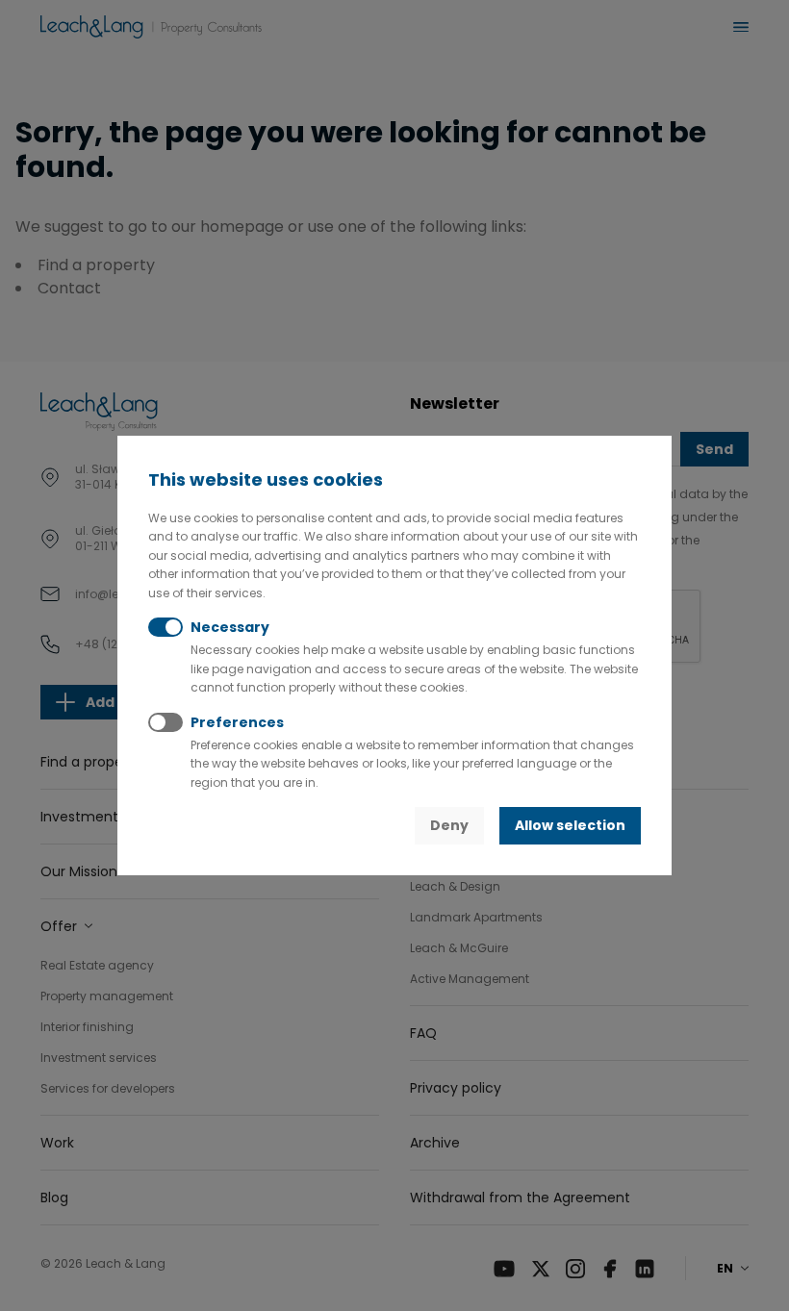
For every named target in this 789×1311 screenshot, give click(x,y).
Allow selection (570, 825)
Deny (449, 825)
